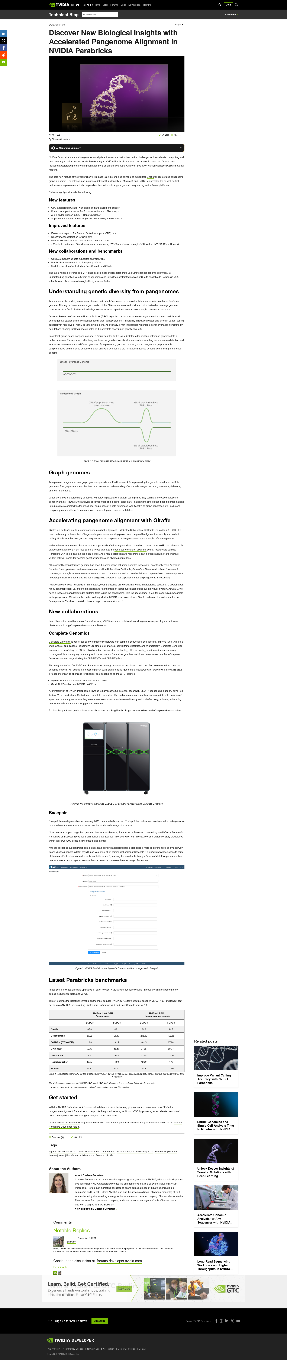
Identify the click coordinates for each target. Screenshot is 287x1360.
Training (147, 4)
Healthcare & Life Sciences (131, 1151)
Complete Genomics (60, 641)
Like (167, 134)
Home (97, 4)
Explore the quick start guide (64, 710)
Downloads (134, 4)
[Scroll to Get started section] (78, 1099)
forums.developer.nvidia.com (119, 1260)
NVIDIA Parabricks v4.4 (118, 161)
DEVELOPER (82, 5)
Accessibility (108, 1349)
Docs (123, 4)
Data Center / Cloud (88, 1151)
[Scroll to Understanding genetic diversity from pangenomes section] (180, 293)
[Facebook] (216, 1321)
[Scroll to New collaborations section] (99, 613)
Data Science (57, 24)
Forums (114, 4)
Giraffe (150, 176)
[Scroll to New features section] (76, 201)
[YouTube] (238, 1321)
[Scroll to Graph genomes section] (91, 474)
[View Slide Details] (143, 1288)
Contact (142, 1349)
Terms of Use (93, 1349)
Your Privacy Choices (73, 1349)
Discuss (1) (178, 134)
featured (100, 1155)
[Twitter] (232, 1321)
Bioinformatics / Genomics (80, 1155)
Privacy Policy (53, 1349)
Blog (105, 4)
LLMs (110, 1155)
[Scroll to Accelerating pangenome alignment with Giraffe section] (172, 522)
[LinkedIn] (226, 1321)
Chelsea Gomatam (61, 139)
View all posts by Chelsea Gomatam (95, 1208)
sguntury (71, 1241)
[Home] (59, 5)
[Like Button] (160, 135)
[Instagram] (221, 1321)
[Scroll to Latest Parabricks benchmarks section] (128, 981)
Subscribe (230, 14)
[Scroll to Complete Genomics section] (91, 634)
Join (228, 4)
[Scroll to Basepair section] (68, 814)
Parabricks (161, 1151)
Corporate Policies (126, 1349)
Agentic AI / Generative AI (62, 1151)
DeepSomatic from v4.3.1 (133, 1005)
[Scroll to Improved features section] (86, 226)
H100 (150, 1151)
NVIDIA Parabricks (59, 157)
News (61, 1155)
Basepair (53, 821)
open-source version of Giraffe (130, 549)
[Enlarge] (173, 361)
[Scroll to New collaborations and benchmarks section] (124, 252)
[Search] (220, 4)
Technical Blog (64, 14)
